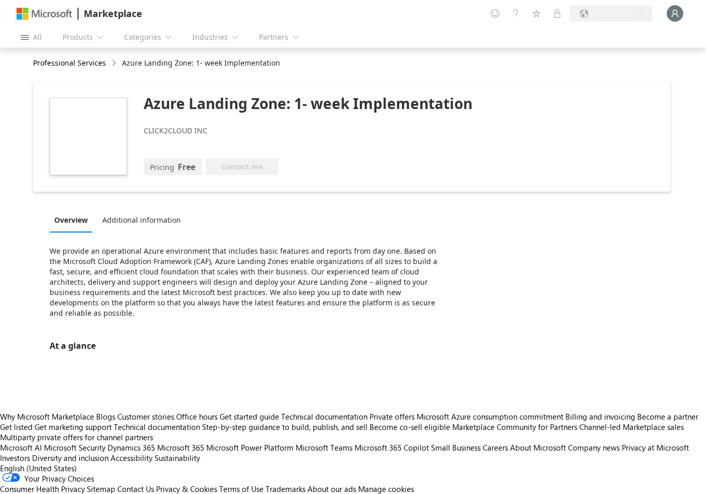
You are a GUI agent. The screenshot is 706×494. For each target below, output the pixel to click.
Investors (15, 458)
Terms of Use (241, 489)
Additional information (141, 220)
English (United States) (38, 468)
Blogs (105, 416)
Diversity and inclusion (70, 458)
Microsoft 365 (180, 447)
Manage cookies (386, 489)
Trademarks (285, 489)
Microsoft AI (21, 447)
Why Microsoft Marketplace (47, 416)
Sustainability (177, 458)
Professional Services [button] (69, 63)
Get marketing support (73, 427)
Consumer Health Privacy (42, 489)
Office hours (197, 416)
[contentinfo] (115, 63)
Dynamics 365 (131, 447)
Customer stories (145, 416)
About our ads (332, 489)
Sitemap (101, 489)
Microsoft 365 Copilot (392, 447)
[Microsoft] (44, 14)
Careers (495, 447)
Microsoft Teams (324, 447)
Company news (594, 447)
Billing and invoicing (600, 416)
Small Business (456, 447)
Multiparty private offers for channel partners (76, 437)
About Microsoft (538, 447)
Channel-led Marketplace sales (631, 427)
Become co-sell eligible (410, 427)
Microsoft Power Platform (250, 447)
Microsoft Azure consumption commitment (491, 416)
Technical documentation (324, 416)
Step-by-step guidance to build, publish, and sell (284, 427)
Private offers (392, 416)
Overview (71, 220)
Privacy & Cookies (186, 489)
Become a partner (667, 416)
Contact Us (135, 489)
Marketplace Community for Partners (514, 427)
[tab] (74, 219)
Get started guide (249, 416)
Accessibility (131, 458)
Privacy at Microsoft (655, 447)
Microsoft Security (74, 447)
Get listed (16, 427)
